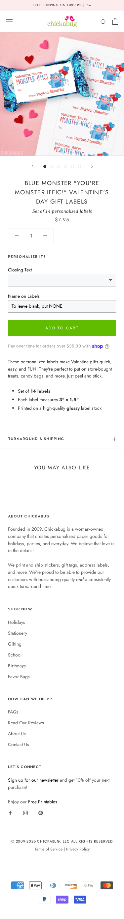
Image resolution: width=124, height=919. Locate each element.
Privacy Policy (78, 849)
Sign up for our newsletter (33, 780)
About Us (17, 733)
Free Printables (42, 801)
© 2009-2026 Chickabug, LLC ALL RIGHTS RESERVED (62, 841)
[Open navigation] (9, 21)
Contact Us (18, 744)
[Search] (103, 21)
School (14, 655)
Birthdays (17, 665)
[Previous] (32, 166)
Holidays (16, 622)
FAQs (13, 712)
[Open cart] (115, 21)
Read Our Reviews (26, 722)
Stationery (17, 633)
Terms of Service (48, 849)
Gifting (14, 644)
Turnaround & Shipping (36, 438)
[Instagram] (25, 812)
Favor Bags (19, 676)
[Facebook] (10, 812)
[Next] (92, 166)
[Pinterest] (40, 812)
